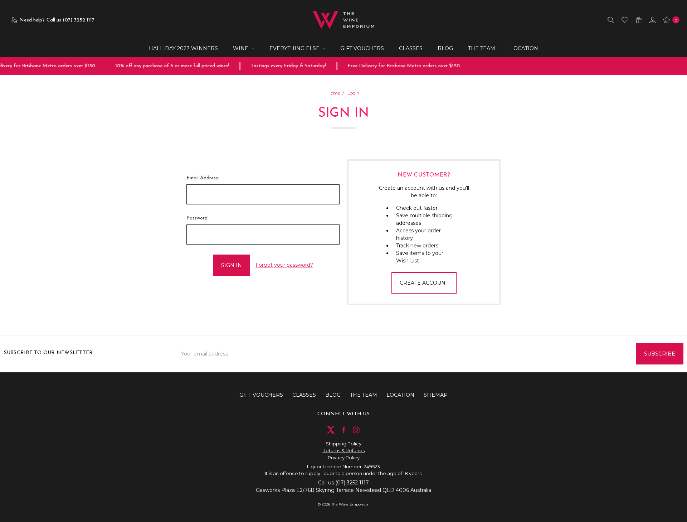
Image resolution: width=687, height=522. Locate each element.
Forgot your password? (284, 265)
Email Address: (202, 178)
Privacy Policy (344, 457)
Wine (241, 48)
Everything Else (295, 48)
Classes (411, 48)
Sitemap (436, 395)
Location (524, 48)
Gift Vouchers (362, 48)
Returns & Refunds (343, 450)
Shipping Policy (343, 443)
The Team (481, 48)
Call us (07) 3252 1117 (343, 482)
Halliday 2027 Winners (183, 48)
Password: (197, 218)
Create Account (424, 283)
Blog (445, 48)
